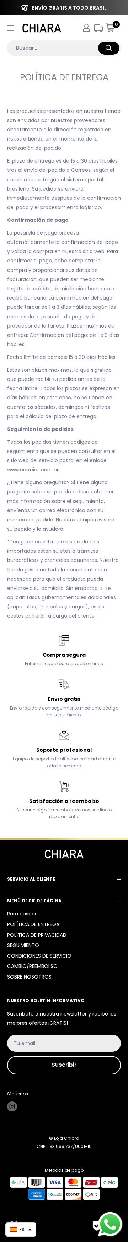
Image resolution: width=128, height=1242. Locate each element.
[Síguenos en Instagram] (12, 1106)
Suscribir (64, 1064)
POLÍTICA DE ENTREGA (33, 924)
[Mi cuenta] (86, 28)
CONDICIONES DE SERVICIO (39, 955)
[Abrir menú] (10, 28)
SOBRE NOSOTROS (29, 976)
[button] (21, 1229)
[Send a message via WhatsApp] (110, 1224)
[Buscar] (108, 48)
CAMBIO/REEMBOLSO (32, 966)
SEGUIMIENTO (23, 945)
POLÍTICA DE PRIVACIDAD (36, 935)
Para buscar (22, 913)
